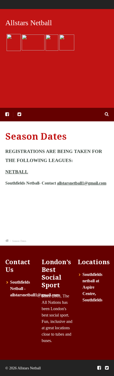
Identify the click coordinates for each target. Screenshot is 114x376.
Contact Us (50, 4)
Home (20, 4)
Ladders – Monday (37, 87)
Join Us (81, 60)
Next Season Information (43, 60)
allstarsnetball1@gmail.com (81, 183)
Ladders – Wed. (77, 87)
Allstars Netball (28, 23)
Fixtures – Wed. (79, 73)
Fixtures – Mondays (38, 73)
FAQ (33, 4)
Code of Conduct (100, 4)
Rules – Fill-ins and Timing (69, 101)
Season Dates (72, 4)
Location (28, 101)
